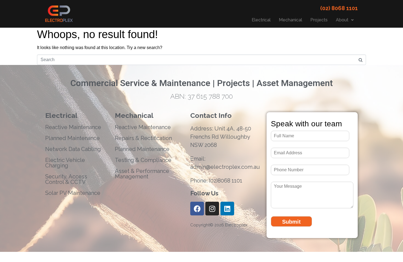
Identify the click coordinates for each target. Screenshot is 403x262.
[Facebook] (197, 208)
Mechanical (290, 19)
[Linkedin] (227, 208)
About (342, 19)
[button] (345, 20)
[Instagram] (212, 208)
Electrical (261, 19)
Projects (319, 19)
